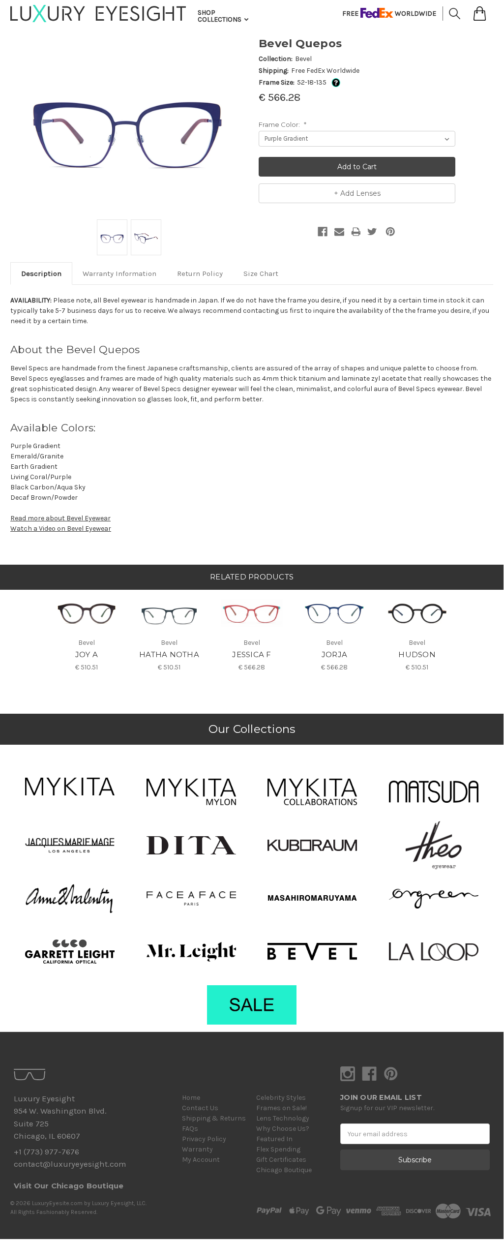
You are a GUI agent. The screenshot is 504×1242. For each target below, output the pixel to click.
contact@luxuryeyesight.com (70, 1164)
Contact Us (200, 1108)
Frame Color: (282, 124)
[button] (70, 786)
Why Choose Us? (282, 1128)
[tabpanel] (86, 631)
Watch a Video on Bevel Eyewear (60, 528)
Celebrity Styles (281, 1097)
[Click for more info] (334, 82)
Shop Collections (220, 16)
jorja (334, 654)
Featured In (274, 1139)
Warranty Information (119, 273)
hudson (417, 654)
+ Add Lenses (357, 193)
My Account (201, 1159)
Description (41, 273)
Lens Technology (282, 1118)
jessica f (251, 654)
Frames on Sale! (281, 1108)
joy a (86, 654)
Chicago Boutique (284, 1170)
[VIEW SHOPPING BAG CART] (479, 13)
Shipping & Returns (214, 1118)
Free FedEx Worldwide (325, 70)
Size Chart (260, 273)
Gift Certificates (281, 1159)
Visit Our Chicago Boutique (69, 1185)
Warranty (197, 1149)
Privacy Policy (204, 1139)
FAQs (190, 1128)
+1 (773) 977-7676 (46, 1151)
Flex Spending (278, 1149)
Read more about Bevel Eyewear (60, 518)
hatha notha (169, 654)
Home (191, 1097)
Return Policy (200, 273)
